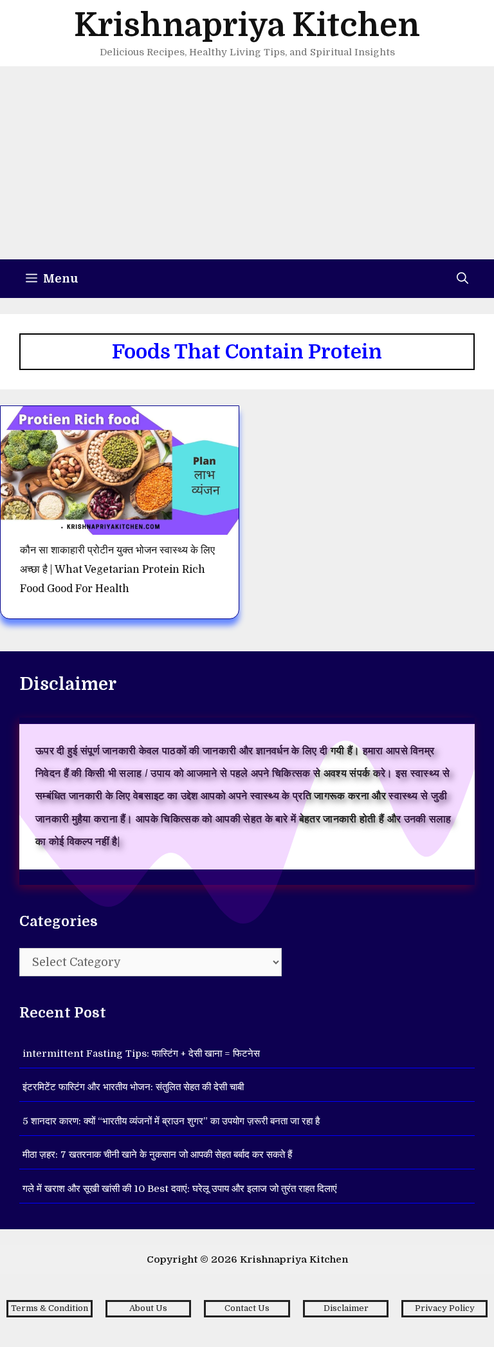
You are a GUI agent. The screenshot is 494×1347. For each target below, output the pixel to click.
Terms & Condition (49, 1308)
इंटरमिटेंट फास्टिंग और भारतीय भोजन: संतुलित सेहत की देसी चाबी (133, 1087)
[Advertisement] (247, 163)
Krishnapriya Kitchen (247, 25)
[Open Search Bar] (462, 278)
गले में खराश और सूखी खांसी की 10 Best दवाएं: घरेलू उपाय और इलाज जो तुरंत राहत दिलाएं (180, 1188)
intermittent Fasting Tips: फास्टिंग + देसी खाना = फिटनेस (141, 1053)
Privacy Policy (445, 1308)
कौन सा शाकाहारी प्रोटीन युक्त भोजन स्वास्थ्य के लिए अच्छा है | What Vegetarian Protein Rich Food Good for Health (117, 569)
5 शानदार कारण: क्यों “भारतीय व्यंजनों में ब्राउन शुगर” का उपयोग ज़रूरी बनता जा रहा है (171, 1121)
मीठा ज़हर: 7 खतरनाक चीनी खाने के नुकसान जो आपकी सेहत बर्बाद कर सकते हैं (157, 1154)
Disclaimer (346, 1308)
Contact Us (247, 1308)
